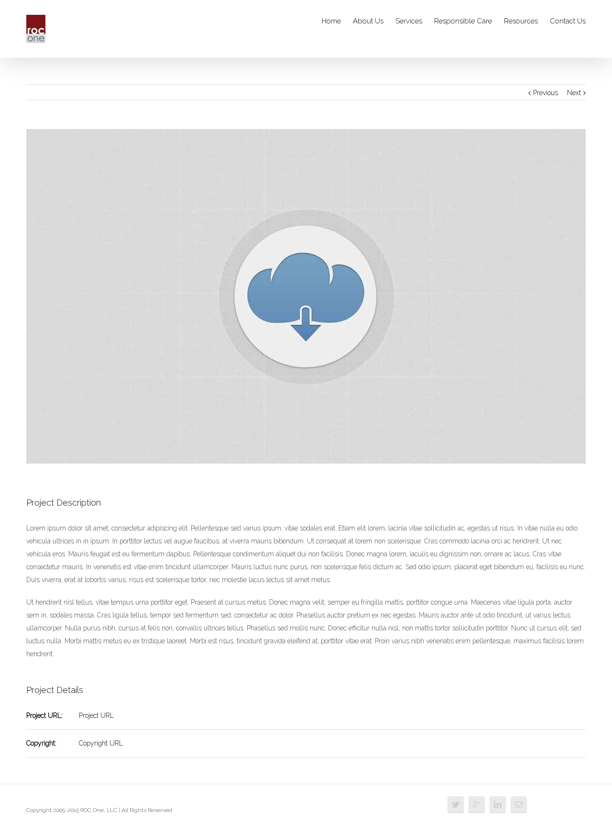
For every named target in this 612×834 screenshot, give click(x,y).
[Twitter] (456, 804)
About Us (368, 21)
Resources (521, 21)
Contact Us (568, 21)
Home (331, 21)
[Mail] (519, 804)
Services (408, 21)
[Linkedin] (498, 804)
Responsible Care (463, 21)
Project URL (96, 715)
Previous (545, 93)
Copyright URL (101, 743)
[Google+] (477, 804)
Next (574, 93)
